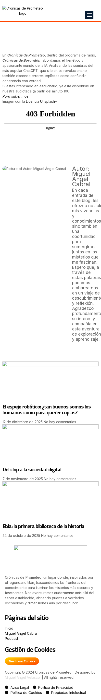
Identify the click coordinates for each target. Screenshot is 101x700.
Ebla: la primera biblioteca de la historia (43, 526)
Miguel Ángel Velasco (22, 677)
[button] (89, 15)
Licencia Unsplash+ (41, 101)
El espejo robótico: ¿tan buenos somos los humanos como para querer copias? (46, 409)
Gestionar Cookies (22, 661)
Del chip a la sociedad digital (31, 469)
